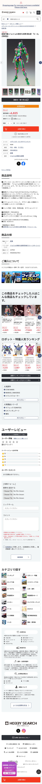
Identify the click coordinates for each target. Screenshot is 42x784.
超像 (11, 153)
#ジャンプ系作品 (6, 170)
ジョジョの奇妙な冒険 (17, 156)
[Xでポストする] (19, 164)
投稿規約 (8, 547)
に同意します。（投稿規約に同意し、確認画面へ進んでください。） (22, 548)
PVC (11, 147)
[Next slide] (40, 62)
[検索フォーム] (34, 12)
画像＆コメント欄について (21, 438)
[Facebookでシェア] (23, 164)
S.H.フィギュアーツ (12, 410)
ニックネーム (8, 504)
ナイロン (21, 147)
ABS (15, 147)
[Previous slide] (1, 62)
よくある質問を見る (20, 705)
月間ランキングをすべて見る (20, 380)
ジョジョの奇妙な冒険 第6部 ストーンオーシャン (25, 245)
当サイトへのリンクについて (30, 764)
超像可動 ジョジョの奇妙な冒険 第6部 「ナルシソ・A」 (20, 227)
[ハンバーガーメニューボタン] (38, 13)
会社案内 (10, 761)
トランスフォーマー (13, 396)
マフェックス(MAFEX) (13, 407)
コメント (6, 515)
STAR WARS (10, 389)
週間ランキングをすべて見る (20, 375)
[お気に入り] (27, 12)
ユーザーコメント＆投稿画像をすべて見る (14, 434)
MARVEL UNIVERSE (13, 392)
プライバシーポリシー (31, 761)
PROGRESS (13, 150)
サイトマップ (21, 767)
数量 (4, 123)
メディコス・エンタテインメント (20, 142)
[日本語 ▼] (23, 12)
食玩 (7, 414)
